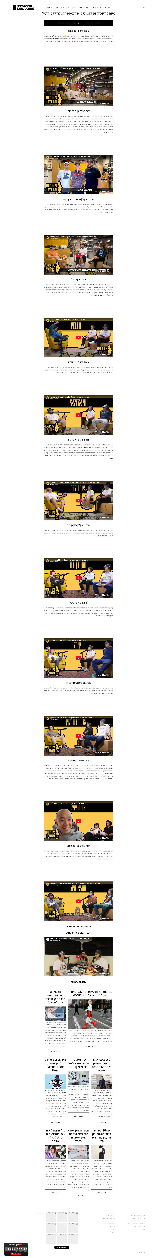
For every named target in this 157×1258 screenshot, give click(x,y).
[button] (73, 1217)
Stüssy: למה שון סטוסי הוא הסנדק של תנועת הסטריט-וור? (101, 1136)
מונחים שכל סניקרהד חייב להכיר (136, 1223)
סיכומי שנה (112, 1226)
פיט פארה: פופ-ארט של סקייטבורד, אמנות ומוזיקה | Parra (55, 1065)
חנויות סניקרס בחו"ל (139, 1226)
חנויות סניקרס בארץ (84, 7)
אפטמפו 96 (109, 290)
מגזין (62, 7)
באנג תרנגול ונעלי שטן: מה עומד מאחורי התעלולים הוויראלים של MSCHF (90, 993)
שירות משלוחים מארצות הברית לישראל (135, 1221)
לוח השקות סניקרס (71, 7)
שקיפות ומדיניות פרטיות (109, 1218)
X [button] (27, 1244)
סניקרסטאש (54, 39)
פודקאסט (49, 7)
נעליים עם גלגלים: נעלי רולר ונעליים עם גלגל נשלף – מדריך (55, 1136)
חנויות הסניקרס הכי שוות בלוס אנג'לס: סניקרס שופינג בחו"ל (78, 1136)
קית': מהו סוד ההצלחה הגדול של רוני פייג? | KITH (78, 1063)
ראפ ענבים (70, 932)
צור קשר (113, 1232)
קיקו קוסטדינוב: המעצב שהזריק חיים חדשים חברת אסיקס (101, 1065)
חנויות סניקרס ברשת (97, 7)
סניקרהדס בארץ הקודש (109, 1221)
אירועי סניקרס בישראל (109, 1223)
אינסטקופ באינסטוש (61, 1247)
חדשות (57, 7)
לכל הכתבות (112, 1229)
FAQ (144, 1229)
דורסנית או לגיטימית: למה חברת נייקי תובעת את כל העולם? (55, 997)
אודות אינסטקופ (111, 1215)
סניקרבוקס (86, 447)
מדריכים (107, 7)
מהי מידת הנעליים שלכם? (138, 1218)
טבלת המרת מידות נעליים (138, 1215)
